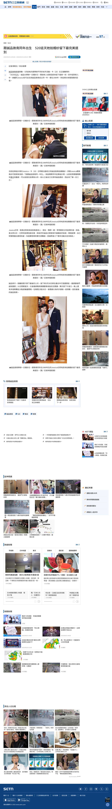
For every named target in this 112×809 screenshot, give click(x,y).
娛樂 (66, 7)
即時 (9, 7)
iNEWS (65, 2)
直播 (52, 7)
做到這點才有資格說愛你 (14, 441)
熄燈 (17, 71)
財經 (88, 7)
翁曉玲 (49, 550)
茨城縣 (11, 550)
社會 (61, 7)
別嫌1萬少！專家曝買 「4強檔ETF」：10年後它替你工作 (67, 751)
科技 (102, 7)
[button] (101, 2)
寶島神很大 (89, 2)
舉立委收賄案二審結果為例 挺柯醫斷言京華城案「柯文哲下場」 (16, 773)
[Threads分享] (5, 75)
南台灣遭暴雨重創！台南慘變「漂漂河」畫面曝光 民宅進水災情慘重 (66, 729)
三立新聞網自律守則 (42, 795)
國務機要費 (73, 550)
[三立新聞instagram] (91, 789)
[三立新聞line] (96, 789)
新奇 (98, 7)
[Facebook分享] (5, 66)
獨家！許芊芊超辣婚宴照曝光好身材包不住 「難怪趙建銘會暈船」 (67, 773)
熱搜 (48, 7)
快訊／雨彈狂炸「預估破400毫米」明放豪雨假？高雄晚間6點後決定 (41, 773)
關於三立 (6, 795)
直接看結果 (89, 138)
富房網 (96, 2)
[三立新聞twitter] (101, 789)
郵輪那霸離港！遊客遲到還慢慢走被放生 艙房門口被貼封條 (94, 348)
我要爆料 (73, 795)
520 (16, 74)
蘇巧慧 (89, 131)
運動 (84, 7)
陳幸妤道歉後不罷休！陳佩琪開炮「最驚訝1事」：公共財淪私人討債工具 (41, 751)
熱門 (38, 7)
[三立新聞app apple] (10, 800)
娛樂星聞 (58, 2)
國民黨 (61, 550)
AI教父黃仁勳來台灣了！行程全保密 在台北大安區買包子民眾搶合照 (16, 751)
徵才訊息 (82, 795)
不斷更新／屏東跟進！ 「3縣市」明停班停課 (41, 729)
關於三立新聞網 (17, 795)
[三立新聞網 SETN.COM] (5, 7)
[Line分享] (5, 70)
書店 (12, 177)
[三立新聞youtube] (80, 789)
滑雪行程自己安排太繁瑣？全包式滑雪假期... (59, 438)
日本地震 (23, 550)
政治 (57, 7)
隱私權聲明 (29, 795)
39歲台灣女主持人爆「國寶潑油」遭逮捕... (19, 438)
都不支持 (89, 135)
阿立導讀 (80, 2)
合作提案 (55, 795)
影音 (43, 7)
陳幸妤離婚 (27, 7)
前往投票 (101, 138)
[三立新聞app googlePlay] (24, 800)
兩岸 (79, 7)
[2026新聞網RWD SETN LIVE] (27, 2)
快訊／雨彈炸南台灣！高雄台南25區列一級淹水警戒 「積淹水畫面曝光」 (15, 729)
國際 (75, 7)
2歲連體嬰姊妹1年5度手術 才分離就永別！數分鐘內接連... (41, 496)
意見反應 (64, 795)
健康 (70, 7)
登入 (107, 2)
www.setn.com (21, 804)
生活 (34, 7)
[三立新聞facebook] (85, 789)
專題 (93, 7)
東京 (34, 550)
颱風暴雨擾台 (17, 7)
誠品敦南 (12, 71)
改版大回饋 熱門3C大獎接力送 (16, 435)
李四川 (89, 133)
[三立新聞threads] (106, 789)
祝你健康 (72, 2)
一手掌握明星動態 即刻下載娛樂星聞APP (58, 435)
